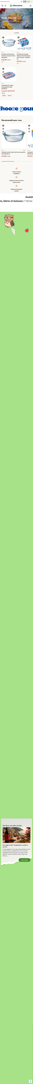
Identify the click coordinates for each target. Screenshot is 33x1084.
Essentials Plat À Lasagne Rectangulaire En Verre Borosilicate (7, 87)
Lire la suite (24, 860)
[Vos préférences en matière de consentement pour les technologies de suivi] (30, 1081)
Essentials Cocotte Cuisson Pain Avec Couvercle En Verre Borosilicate (8, 56)
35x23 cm (10, 95)
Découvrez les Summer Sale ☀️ (5, 1)
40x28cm (4, 95)
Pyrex (3, 52)
